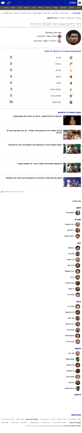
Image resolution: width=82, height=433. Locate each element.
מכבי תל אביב (64, 13)
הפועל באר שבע (32, 419)
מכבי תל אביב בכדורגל (72, 426)
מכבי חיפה (47, 13)
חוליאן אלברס (46, 422)
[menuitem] (71, 8)
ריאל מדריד (28, 426)
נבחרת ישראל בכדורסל (47, 426)
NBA (79, 419)
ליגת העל (24, 422)
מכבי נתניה (4, 422)
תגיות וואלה (76, 415)
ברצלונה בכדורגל (44, 419)
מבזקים (63, 8)
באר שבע (55, 13)
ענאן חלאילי (35, 426)
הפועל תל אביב (37, 13)
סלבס (13, 8)
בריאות (26, 8)
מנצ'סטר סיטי (59, 426)
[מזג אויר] (9, 2)
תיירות (6, 8)
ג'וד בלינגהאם (52, 18)
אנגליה (62, 18)
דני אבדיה (16, 13)
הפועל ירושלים (20, 419)
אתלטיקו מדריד (72, 419)
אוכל (19, 8)
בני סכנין (53, 419)
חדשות (71, 8)
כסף (33, 8)
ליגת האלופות (34, 422)
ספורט (72, 3)
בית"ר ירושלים (26, 13)
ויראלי (48, 8)
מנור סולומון (7, 13)
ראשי (79, 8)
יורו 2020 (70, 18)
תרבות (40, 8)
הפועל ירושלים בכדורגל (8, 419)
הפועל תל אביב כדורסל (59, 422)
